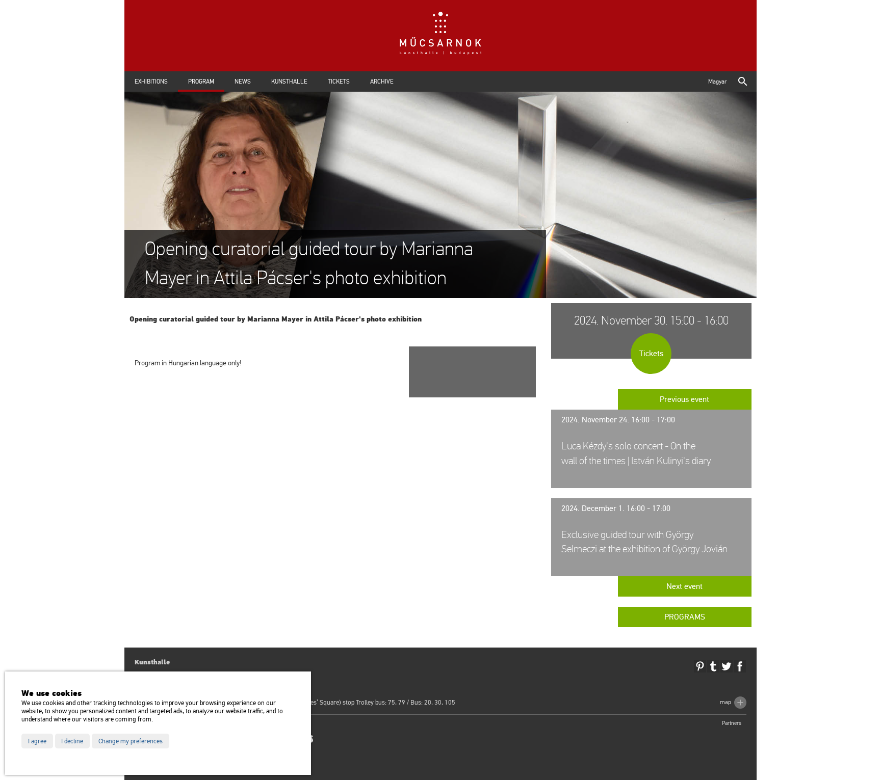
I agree (37, 741)
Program (201, 81)
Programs (684, 617)
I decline (72, 741)
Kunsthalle (289, 81)
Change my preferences (130, 741)
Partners (731, 723)
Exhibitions (151, 81)
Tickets (339, 81)
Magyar (717, 81)
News (243, 81)
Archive (382, 81)
